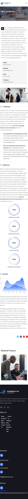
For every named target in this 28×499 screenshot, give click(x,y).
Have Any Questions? (5, 458)
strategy (22, 14)
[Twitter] (1, 407)
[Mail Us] (1, 472)
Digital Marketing (14, 368)
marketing (15, 14)
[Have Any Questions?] (1, 455)
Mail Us (2, 475)
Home (2, 14)
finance (10, 372)
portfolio (8, 14)
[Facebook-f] (4, 407)
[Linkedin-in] (8, 407)
